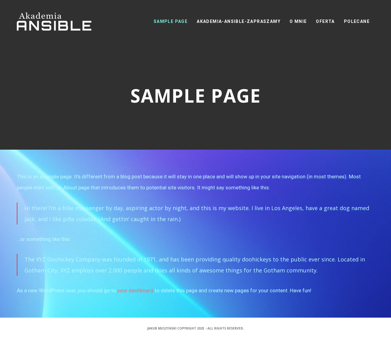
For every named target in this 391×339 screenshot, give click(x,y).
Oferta (325, 21)
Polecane (357, 21)
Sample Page (171, 21)
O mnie (298, 21)
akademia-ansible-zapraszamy (238, 21)
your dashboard (135, 290)
